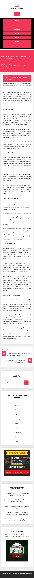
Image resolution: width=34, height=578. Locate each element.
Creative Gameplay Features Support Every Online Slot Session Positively (17, 520)
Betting (17, 33)
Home (17, 21)
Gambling (17, 29)
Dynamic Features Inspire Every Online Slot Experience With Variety (17, 494)
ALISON (7, 77)
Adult (17, 37)
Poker (17, 42)
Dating (17, 414)
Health (17, 423)
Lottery (17, 428)
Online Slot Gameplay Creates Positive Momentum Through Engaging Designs (17, 513)
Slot (17, 441)
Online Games (17, 432)
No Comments (9, 79)
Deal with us (17, 46)
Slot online (17, 531)
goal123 (18, 284)
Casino (17, 25)
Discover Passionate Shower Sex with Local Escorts (17, 507)
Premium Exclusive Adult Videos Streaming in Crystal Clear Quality (17, 501)
